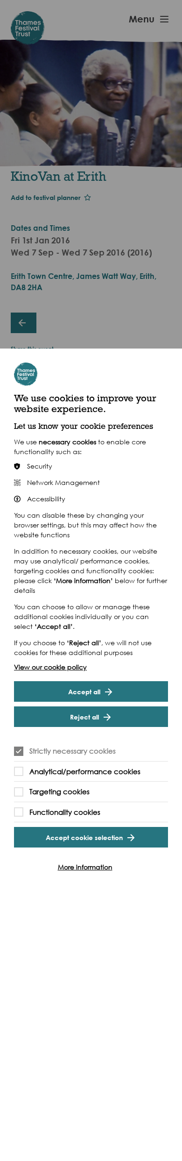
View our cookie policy (50, 667)
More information (85, 867)
